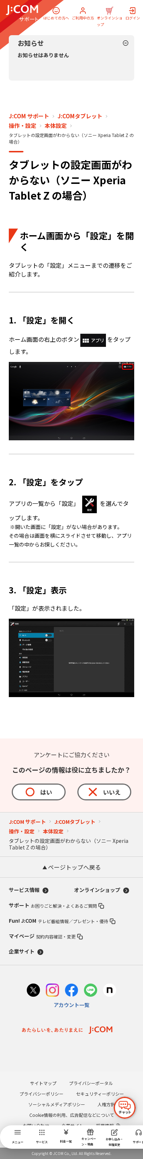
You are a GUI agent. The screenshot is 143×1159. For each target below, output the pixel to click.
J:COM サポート (29, 116)
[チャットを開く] (125, 1108)
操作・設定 (22, 125)
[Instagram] (52, 991)
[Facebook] (71, 991)
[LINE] (90, 991)
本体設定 (56, 125)
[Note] (109, 991)
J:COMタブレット (80, 116)
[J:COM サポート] (22, 13)
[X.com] (33, 991)
